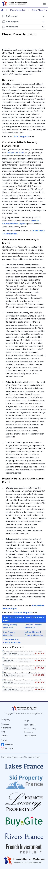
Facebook (9, 744)
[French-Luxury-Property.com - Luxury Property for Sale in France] (24, 801)
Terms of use (30, 724)
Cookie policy (30, 735)
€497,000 (39, 667)
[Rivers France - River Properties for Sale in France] (24, 836)
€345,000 (39, 653)
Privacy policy (30, 728)
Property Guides (17, 10)
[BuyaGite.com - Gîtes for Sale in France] (24, 821)
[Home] (2, 10)
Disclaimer (28, 732)
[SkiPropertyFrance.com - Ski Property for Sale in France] (24, 781)
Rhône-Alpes (10, 667)
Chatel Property (21, 136)
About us (5, 724)
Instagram (9, 748)
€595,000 (39, 682)
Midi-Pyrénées (10, 653)
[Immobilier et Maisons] (24, 860)
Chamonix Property (22, 612)
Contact (4, 735)
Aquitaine (8, 660)
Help (3, 731)
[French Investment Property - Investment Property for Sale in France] (24, 849)
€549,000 (39, 689)
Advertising (6, 727)
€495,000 (39, 660)
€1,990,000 (38, 675)
